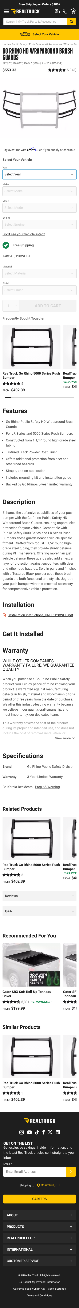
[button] (39, 1215)
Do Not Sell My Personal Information (39, 1281)
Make (6, 184)
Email (7, 1163)
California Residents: (31, 787)
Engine (6, 217)
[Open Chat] (57, 11)
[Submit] (71, 1172)
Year (5, 167)
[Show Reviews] (62, 70)
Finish (6, 283)
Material (7, 266)
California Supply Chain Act (29, 1288)
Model (6, 201)
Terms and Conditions (39, 1295)
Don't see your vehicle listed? (24, 234)
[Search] (71, 21)
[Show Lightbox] (39, 108)
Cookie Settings (57, 1288)
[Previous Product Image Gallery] (4, 108)
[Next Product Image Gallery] (75, 108)
